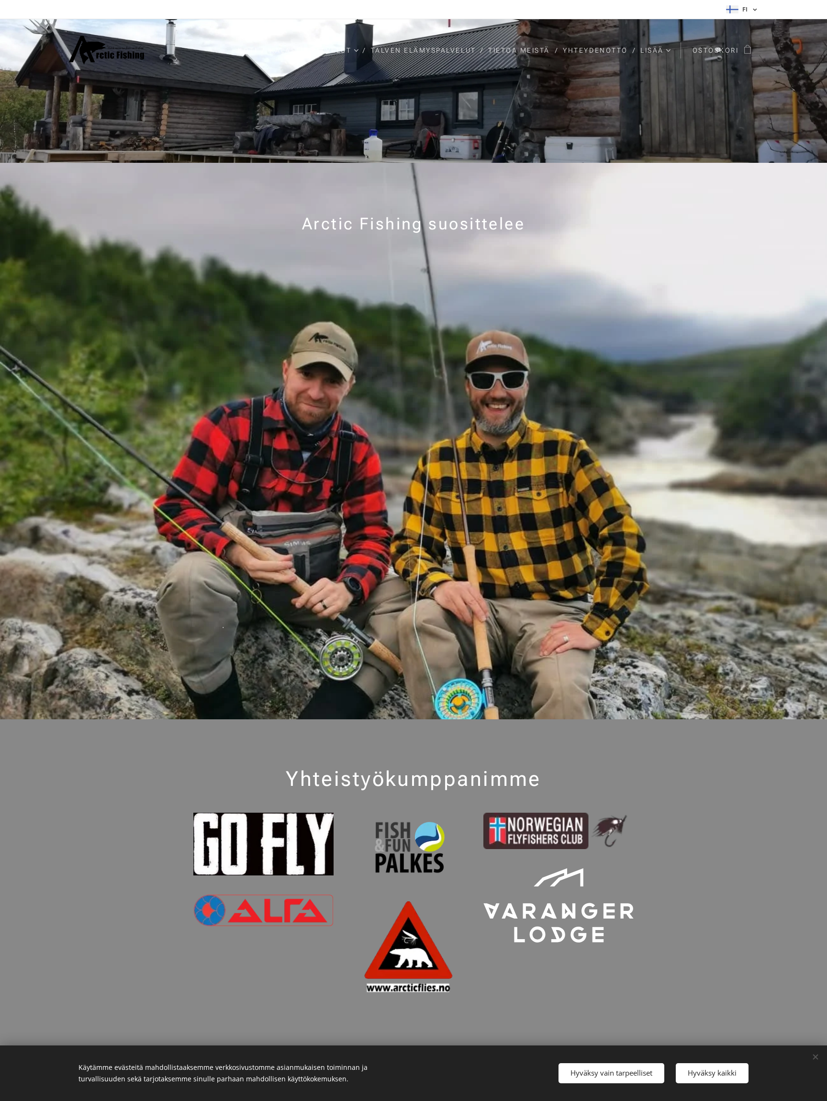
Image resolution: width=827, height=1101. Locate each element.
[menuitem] (250, 50)
